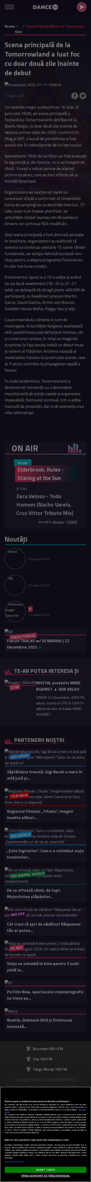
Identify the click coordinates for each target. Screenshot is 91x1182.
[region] (45, 1134)
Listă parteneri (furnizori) (14, 1161)
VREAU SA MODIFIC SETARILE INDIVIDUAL (45, 1176)
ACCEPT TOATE (45, 1170)
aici (40, 1125)
